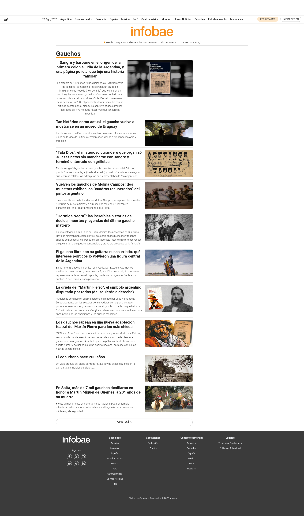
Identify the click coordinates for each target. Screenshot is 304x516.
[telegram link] (76, 463)
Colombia (101, 19)
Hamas (184, 42)
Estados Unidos (83, 19)
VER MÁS (124, 422)
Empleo (153, 448)
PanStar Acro (172, 42)
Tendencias (236, 19)
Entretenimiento (217, 19)
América (115, 443)
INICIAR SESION (291, 19)
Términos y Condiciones (230, 443)
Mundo (166, 19)
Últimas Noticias (182, 19)
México (125, 19)
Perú (135, 19)
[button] (6, 19)
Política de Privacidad (230, 448)
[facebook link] (69, 456)
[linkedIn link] (83, 463)
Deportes (200, 19)
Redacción (153, 443)
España (114, 19)
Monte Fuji (195, 42)
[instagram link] (83, 456)
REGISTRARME (267, 19)
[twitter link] (76, 456)
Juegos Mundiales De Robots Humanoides (136, 42)
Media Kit (191, 468)
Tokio (161, 42)
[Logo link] (152, 31)
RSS (115, 484)
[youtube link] (69, 463)
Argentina (66, 19)
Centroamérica (149, 19)
